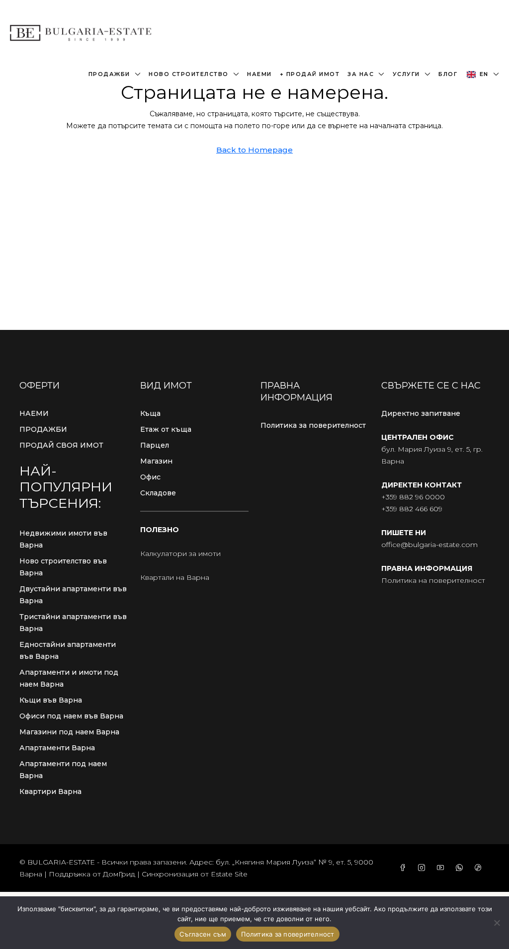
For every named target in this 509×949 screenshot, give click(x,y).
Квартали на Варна (174, 577)
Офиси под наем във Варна (71, 716)
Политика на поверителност (433, 580)
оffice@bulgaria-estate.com (429, 544)
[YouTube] (442, 868)
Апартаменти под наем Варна (63, 769)
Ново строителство (189, 74)
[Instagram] (423, 868)
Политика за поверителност (313, 425)
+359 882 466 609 (411, 508)
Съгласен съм (202, 934)
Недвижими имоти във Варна (63, 539)
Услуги (406, 74)
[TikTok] (480, 868)
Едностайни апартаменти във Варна (67, 650)
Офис (150, 477)
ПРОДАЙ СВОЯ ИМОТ (61, 445)
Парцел (154, 445)
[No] (497, 923)
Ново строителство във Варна (63, 566)
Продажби (109, 74)
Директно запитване (420, 413)
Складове (158, 492)
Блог (447, 74)
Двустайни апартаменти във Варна (73, 594)
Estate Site (229, 874)
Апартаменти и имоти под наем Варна (68, 678)
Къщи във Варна (50, 700)
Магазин (156, 461)
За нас (360, 74)
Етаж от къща (165, 429)
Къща (150, 413)
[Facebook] (404, 868)
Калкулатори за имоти (180, 553)
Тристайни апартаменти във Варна (73, 622)
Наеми (259, 74)
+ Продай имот (310, 74)
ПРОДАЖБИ (43, 429)
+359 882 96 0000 (413, 496)
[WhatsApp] (461, 868)
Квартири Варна (50, 791)
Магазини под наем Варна (69, 731)
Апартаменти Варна (57, 747)
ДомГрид (119, 874)
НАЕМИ (34, 413)
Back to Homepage (254, 150)
